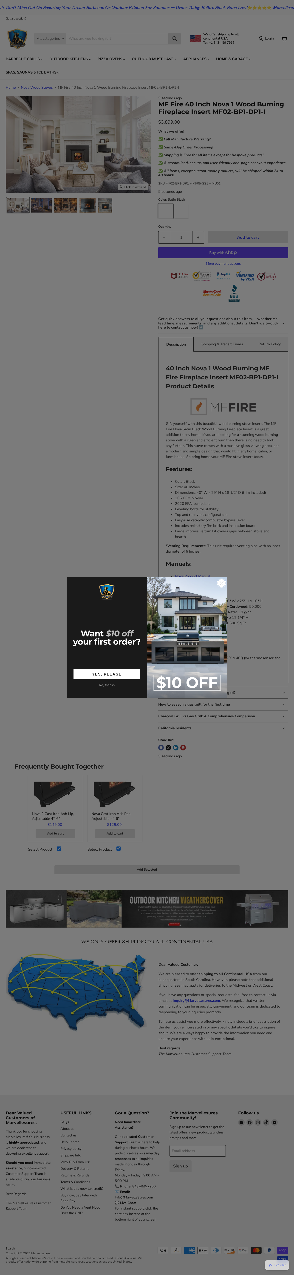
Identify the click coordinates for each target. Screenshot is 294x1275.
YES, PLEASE (107, 674)
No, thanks (107, 685)
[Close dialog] (222, 583)
